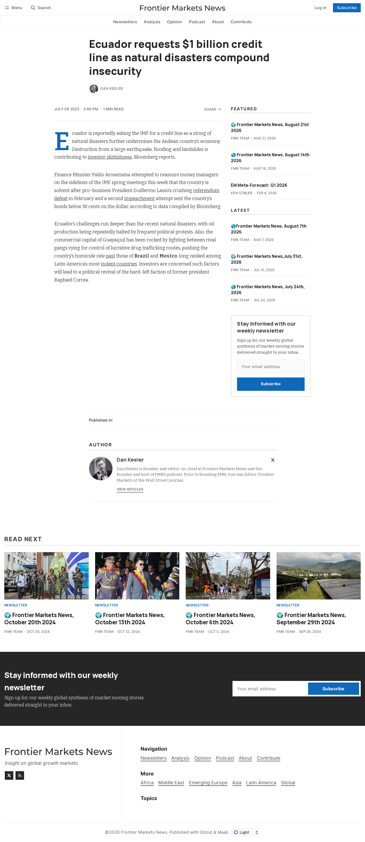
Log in (320, 7)
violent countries (119, 264)
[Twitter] (273, 460)
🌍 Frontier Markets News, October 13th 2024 (130, 618)
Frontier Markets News (144, 832)
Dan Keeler (111, 88)
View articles (130, 489)
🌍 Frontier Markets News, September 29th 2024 (312, 618)
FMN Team (240, 138)
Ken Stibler (241, 193)
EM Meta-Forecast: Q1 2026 (259, 185)
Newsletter (15, 605)
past (110, 256)
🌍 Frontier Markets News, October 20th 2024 (39, 618)
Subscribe (347, 7)
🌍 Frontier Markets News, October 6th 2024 (221, 618)
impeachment (139, 198)
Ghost (206, 832)
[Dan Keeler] (94, 88)
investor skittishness (110, 157)
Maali (223, 832)
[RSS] (19, 775)
